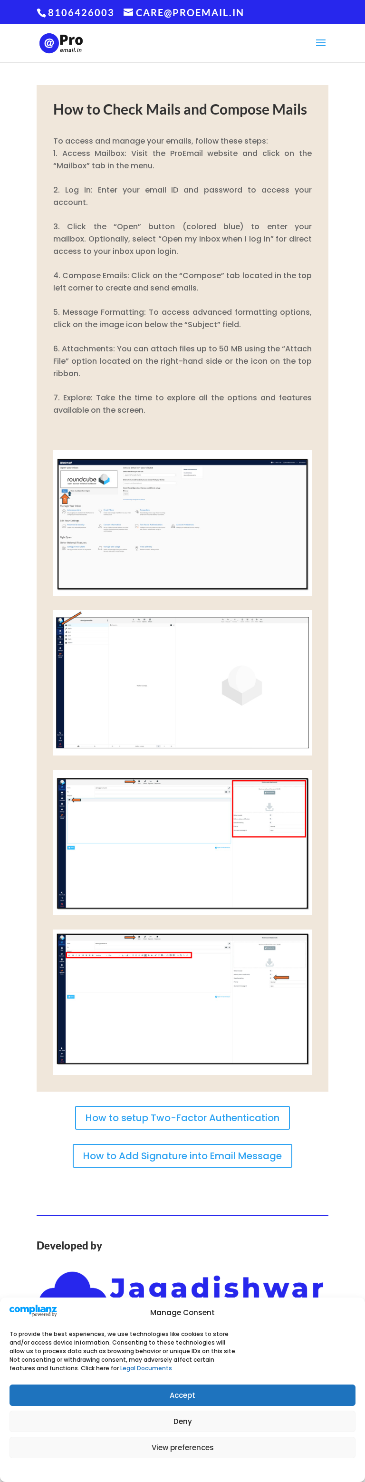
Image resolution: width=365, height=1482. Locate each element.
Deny (182, 1421)
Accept (182, 1395)
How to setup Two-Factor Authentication (182, 1117)
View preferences (183, 1448)
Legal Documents (146, 1368)
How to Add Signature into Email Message (182, 1155)
